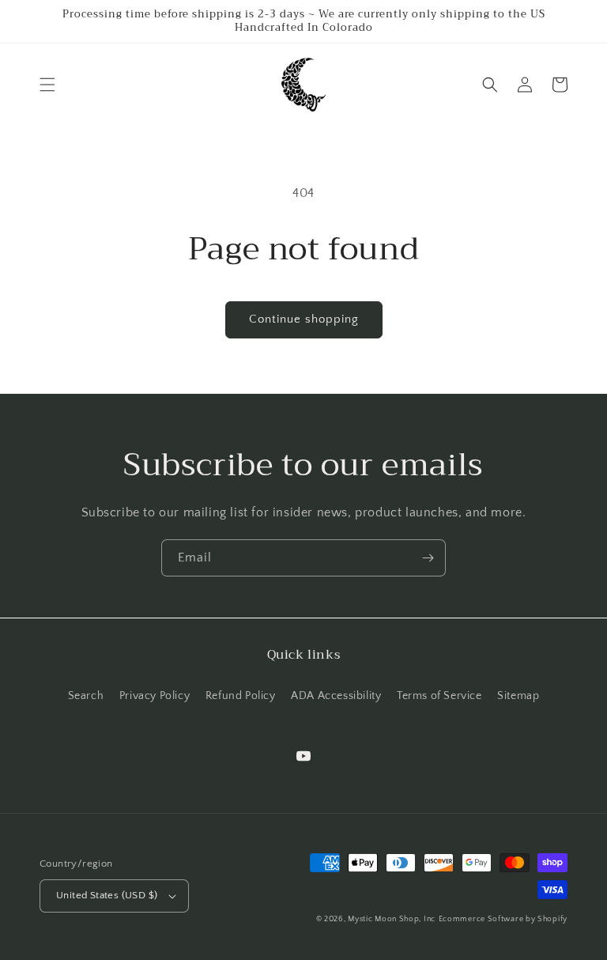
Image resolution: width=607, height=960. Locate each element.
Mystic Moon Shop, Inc (391, 919)
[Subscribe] (427, 557)
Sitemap (518, 696)
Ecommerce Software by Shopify (503, 919)
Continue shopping (304, 319)
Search (86, 696)
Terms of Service (439, 696)
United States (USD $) (106, 895)
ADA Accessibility (336, 696)
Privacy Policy (154, 696)
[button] (47, 84)
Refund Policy (240, 696)
